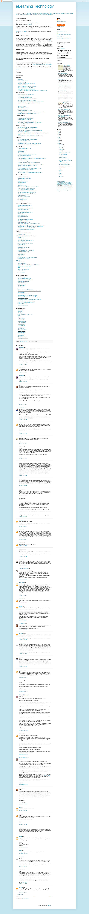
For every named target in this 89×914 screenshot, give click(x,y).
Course (63, 185)
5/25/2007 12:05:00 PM (23, 475)
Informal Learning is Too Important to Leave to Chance (28, 123)
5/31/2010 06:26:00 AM (23, 892)
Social (72, 184)
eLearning (69, 184)
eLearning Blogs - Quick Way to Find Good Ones (27, 193)
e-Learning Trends (30, 13)
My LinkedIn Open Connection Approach (64, 34)
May (60, 171)
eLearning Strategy (21, 152)
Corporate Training (21, 325)
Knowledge (70, 189)
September (61, 149)
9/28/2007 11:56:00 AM (23, 565)
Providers (60, 186)
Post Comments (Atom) (25, 898)
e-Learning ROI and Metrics (48, 14)
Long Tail (18, 267)
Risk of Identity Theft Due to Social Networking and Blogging (29, 143)
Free (58, 191)
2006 (59, 143)
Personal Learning (42, 13)
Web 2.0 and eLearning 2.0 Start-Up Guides (26, 94)
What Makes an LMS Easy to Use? (64, 109)
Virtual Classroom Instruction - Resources (26, 189)
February (60, 176)
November (61, 146)
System (70, 190)
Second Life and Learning (23, 161)
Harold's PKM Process (63, 157)
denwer (20, 850)
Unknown (20, 529)
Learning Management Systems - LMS (25, 314)
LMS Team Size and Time (23, 216)
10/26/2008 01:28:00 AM (23, 677)
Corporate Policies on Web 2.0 (23, 96)
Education (58, 189)
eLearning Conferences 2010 (23, 176)
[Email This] (31, 341)
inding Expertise (22, 255)
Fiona (20, 657)
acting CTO (49, 40)
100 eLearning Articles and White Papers (25, 279)
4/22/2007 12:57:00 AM (23, 458)
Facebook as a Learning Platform (24, 232)
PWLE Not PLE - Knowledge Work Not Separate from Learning (30, 130)
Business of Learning (22, 106)
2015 (59, 132)
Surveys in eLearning (22, 195)
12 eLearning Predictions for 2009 (24, 148)
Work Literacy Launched (22, 245)
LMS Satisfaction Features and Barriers (25, 212)
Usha (20, 807)
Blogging (63, 182)
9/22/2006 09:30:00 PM (23, 419)
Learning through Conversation (23, 258)
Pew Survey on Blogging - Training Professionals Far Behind (29, 299)
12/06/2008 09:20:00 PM (23, 784)
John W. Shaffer (22, 407)
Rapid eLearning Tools (22, 182)
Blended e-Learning (19, 14)
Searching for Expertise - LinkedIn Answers (26, 250)
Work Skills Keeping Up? (22, 238)
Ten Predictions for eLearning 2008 (24, 155)
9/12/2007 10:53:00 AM (23, 545)
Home (35, 896)
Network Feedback (21, 254)
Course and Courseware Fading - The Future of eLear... (65, 166)
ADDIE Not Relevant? (22, 303)
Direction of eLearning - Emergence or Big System (27, 165)
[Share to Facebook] (35, 341)
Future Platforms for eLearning (23, 166)
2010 (59, 137)
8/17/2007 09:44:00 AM (23, 516)
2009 (59, 138)
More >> (60, 191)
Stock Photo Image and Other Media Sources (26, 188)
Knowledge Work (25, 235)
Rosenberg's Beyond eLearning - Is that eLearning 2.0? (28, 113)
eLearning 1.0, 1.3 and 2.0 (23, 84)
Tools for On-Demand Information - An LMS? (26, 227)
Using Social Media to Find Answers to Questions (27, 257)
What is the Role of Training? (23, 171)
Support (67, 190)
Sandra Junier (21, 582)
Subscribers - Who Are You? (63, 95)
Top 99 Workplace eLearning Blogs (24, 278)
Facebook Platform (21, 234)
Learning (58, 182)
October (60, 147)
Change (63, 186)
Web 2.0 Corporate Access (23, 109)
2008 (59, 140)
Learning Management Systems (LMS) (36, 14)
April (60, 173)
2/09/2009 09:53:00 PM (23, 824)
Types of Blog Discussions (62, 79)
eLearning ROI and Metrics (23, 338)
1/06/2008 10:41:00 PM (23, 579)
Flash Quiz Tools (21, 183)
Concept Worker (21, 248)
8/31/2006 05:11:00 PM (23, 364)
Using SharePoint (21, 261)
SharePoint (18, 260)
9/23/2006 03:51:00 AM (23, 433)
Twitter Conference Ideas (22, 282)
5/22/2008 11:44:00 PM (23, 653)
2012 (59, 134)
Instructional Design (21, 326)
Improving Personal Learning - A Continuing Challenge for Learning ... (31, 135)
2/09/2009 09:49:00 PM (23, 810)
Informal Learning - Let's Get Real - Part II (26, 118)
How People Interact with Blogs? (24, 140)
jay (19, 385)
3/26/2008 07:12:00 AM (23, 620)
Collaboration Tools (21, 244)
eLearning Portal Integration (23, 209)
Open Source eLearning (22, 336)
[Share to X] (34, 341)
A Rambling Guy (22, 623)
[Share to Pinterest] (36, 341)
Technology (65, 184)
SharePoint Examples (22, 263)
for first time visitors (60, 26)
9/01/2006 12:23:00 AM (23, 381)
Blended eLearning (21, 333)
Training (58, 184)
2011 (59, 135)
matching (28, 41)
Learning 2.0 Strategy (22, 82)
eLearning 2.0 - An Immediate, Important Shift (26, 83)
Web (58, 186)
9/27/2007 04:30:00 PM (23, 556)
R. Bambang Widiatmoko (23, 568)
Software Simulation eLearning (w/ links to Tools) (27, 192)
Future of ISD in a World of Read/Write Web (26, 302)
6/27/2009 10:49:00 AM (23, 833)
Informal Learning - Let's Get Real (24, 119)
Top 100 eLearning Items (22, 277)
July (60, 168)
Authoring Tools (62, 13)
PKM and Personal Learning (23, 131)
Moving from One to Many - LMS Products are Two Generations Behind (31, 225)
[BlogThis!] (33, 341)
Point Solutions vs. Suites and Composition (26, 169)
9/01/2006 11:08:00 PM (23, 404)
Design (61, 184)
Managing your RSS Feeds (21, 31)
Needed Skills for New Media (23, 107)
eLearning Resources (22, 312)
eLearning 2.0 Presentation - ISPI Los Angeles (26, 89)
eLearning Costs (21, 286)
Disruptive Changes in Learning (24, 156)
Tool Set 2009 (20, 237)
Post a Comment (20, 894)
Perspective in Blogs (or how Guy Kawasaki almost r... (65, 152)
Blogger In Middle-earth (23, 694)
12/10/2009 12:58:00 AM (23, 853)
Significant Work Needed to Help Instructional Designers (28, 296)
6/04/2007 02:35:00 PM (23, 485)
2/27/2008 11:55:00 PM (23, 595)
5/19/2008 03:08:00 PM (23, 629)
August (60, 150)
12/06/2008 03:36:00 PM (23, 730)
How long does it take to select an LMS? (25, 208)
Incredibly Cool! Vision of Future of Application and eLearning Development (32, 158)
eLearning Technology (35, 6)
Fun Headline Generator (22, 199)
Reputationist (21, 643)
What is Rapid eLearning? (23, 305)
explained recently (47, 775)
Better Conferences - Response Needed (65, 85)
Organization (65, 189)
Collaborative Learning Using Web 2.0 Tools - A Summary (29, 103)
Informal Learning (49, 13)
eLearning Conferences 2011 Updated (67, 102)
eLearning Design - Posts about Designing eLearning (28, 295)
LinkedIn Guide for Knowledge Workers (25, 243)
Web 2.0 (19, 315)
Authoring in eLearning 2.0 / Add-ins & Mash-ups (27, 100)
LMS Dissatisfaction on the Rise (24, 222)
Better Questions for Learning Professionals (26, 300)
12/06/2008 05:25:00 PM (23, 754)
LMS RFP (20, 218)
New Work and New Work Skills (24, 247)
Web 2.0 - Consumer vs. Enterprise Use (25, 289)
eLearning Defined (21, 292)
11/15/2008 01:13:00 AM (23, 691)
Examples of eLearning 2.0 (23, 80)
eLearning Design (56, 13)
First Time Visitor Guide (62, 90)
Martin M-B (21, 670)
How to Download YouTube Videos (24, 178)
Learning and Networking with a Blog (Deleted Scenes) (28, 144)
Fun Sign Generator (21, 200)
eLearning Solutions (21, 332)
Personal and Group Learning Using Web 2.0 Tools (27, 98)
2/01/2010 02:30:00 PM (23, 883)
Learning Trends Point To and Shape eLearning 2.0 (27, 86)
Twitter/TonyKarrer (60, 36)
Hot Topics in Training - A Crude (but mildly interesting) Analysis (30, 172)
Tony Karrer (22, 341)
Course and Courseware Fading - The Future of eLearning (29, 162)
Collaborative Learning (22, 321)
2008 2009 (30, 24)
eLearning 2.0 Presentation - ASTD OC (25, 87)
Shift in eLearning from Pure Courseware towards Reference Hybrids (31, 101)
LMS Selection (21, 213)
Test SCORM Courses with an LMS (64, 122)
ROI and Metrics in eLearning (23, 293)
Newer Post (18, 896)
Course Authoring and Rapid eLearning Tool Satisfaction (28, 186)
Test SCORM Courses (22, 185)
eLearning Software (21, 331)
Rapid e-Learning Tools (69, 13)
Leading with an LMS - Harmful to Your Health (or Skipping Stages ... (31, 226)
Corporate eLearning (22, 322)
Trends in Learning (21, 272)
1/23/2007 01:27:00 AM (23, 443)
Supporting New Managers (62, 73)
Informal (58, 183)
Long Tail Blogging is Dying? (23, 269)
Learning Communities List (23, 181)
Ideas (62, 189)
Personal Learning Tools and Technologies (26, 128)
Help (71, 182)
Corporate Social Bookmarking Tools (25, 97)
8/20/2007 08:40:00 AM (23, 526)
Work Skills (18, 235)
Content (58, 185)
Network (60, 190)
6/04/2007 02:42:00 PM (23, 495)
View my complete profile (61, 21)
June (60, 170)
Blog (61, 182)
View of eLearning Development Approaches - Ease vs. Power (29, 168)
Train (70, 183)
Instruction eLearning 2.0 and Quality (25, 110)
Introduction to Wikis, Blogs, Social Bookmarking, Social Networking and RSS (32, 90)
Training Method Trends (22, 149)
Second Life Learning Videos (23, 159)
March (60, 174)
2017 (59, 131)
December (61, 144)
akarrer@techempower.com (62, 31)
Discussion (64, 190)
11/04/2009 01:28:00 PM (23, 847)
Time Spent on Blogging (22, 142)
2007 (59, 141)
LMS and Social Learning (22, 206)
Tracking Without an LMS (23, 198)
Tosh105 (20, 788)
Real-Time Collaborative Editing (24, 196)
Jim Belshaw (21, 347)
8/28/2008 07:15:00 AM (23, 666)
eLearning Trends (21, 151)
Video (58, 190)
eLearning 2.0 (36, 13)
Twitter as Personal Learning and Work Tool (26, 240)
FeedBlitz (63, 48)
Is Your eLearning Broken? (23, 298)
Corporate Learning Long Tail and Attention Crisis (27, 154)
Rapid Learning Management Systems (25, 205)
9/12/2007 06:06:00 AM (23, 539)
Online (71, 185)
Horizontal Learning (21, 285)
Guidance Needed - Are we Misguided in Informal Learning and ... (30, 122)
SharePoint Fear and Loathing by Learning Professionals (28, 264)
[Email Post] (29, 341)
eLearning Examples (22, 179)
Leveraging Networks (22, 253)
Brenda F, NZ (24, 882)
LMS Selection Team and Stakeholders (25, 219)
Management (67, 185)
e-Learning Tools (26, 14)
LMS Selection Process (22, 215)
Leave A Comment (66, 65)
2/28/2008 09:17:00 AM (23, 602)
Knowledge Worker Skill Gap (23, 251)
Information (62, 183)
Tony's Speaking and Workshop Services (64, 38)
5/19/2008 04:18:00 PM (23, 639)
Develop (68, 182)
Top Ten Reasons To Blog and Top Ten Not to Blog (41, 64)
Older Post (51, 896)
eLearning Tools (21, 335)
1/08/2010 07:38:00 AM (23, 866)
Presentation (69, 186)
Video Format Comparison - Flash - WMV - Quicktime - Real (29, 291)
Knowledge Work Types (22, 241)
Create (65, 183)
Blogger (49, 905)
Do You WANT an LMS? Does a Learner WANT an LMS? (28, 223)
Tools (68, 183)
